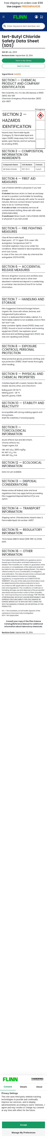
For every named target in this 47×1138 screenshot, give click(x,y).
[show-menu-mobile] (3, 17)
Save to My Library (23, 60)
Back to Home (23, 66)
